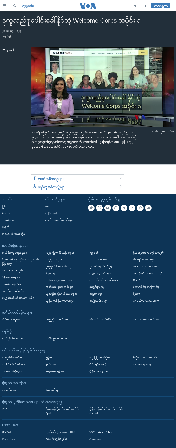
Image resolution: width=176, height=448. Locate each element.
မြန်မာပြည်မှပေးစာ (98, 259)
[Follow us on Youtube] (107, 208)
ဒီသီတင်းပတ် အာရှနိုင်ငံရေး (103, 280)
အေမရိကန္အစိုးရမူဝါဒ (56, 439)
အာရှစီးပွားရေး (97, 287)
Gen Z (136, 280)
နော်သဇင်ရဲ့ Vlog (142, 364)
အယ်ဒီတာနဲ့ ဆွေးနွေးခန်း (15, 252)
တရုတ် (5, 227)
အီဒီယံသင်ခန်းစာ (11, 319)
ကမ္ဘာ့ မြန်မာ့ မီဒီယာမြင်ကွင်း (60, 252)
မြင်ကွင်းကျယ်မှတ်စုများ (101, 266)
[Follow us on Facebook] (91, 208)
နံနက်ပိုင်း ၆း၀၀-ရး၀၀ (13, 338)
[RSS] (132, 208)
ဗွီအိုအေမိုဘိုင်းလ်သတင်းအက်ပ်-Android (106, 411)
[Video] (146, 6)
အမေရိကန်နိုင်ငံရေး (12, 284)
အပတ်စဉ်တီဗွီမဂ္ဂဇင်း (13, 371)
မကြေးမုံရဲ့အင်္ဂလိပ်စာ (57, 319)
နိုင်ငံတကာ (7, 213)
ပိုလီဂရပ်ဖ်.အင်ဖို (97, 364)
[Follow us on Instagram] (115, 208)
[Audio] (135, 6)
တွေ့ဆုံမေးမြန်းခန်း (55, 371)
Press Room (8, 439)
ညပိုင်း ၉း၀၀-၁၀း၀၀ (56, 338)
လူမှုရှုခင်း (28, 5)
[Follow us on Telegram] (124, 208)
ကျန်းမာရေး (95, 293)
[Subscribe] (148, 208)
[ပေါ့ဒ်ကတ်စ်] (140, 208)
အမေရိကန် (8, 220)
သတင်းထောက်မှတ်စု (13, 291)
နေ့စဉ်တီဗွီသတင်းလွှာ (13, 357)
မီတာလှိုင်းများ (53, 390)
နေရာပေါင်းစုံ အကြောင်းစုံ (146, 287)
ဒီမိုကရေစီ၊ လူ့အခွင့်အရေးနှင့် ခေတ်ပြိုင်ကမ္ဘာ (20, 261)
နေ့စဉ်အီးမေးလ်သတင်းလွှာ (59, 220)
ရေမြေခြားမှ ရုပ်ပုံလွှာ (100, 357)
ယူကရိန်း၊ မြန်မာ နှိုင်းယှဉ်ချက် (61, 293)
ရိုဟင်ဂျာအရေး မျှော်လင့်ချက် (148, 252)
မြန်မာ (5, 206)
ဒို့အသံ (136, 293)
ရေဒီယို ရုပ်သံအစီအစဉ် (14, 364)
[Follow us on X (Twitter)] (99, 208)
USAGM (6, 432)
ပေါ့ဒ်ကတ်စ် (51, 213)
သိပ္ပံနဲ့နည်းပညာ (54, 259)
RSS (47, 206)
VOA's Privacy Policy (100, 432)
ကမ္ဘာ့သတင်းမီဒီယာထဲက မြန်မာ (18, 298)
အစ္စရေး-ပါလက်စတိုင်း (14, 233)
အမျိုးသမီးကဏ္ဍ (98, 300)
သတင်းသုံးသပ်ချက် (12, 270)
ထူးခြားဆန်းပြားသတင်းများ (60, 300)
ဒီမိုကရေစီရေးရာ (11, 277)
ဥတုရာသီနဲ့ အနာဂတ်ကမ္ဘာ (59, 266)
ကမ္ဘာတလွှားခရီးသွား (100, 273)
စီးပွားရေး (51, 273)
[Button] (8, 50)
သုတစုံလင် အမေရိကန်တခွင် (147, 273)
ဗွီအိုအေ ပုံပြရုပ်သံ (98, 371)
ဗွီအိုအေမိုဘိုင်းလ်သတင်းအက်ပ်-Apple (62, 411)
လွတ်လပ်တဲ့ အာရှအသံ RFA (60, 432)
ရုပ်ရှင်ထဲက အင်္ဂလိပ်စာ (101, 319)
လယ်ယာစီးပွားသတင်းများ (59, 287)
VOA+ (5, 409)
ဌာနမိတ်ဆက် (9, 390)
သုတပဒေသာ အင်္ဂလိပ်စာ (146, 319)
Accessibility (95, 439)
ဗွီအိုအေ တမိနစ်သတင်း (145, 357)
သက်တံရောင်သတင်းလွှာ (146, 300)
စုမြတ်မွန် (6, 36)
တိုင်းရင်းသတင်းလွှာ (143, 259)
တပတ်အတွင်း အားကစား (59, 280)
